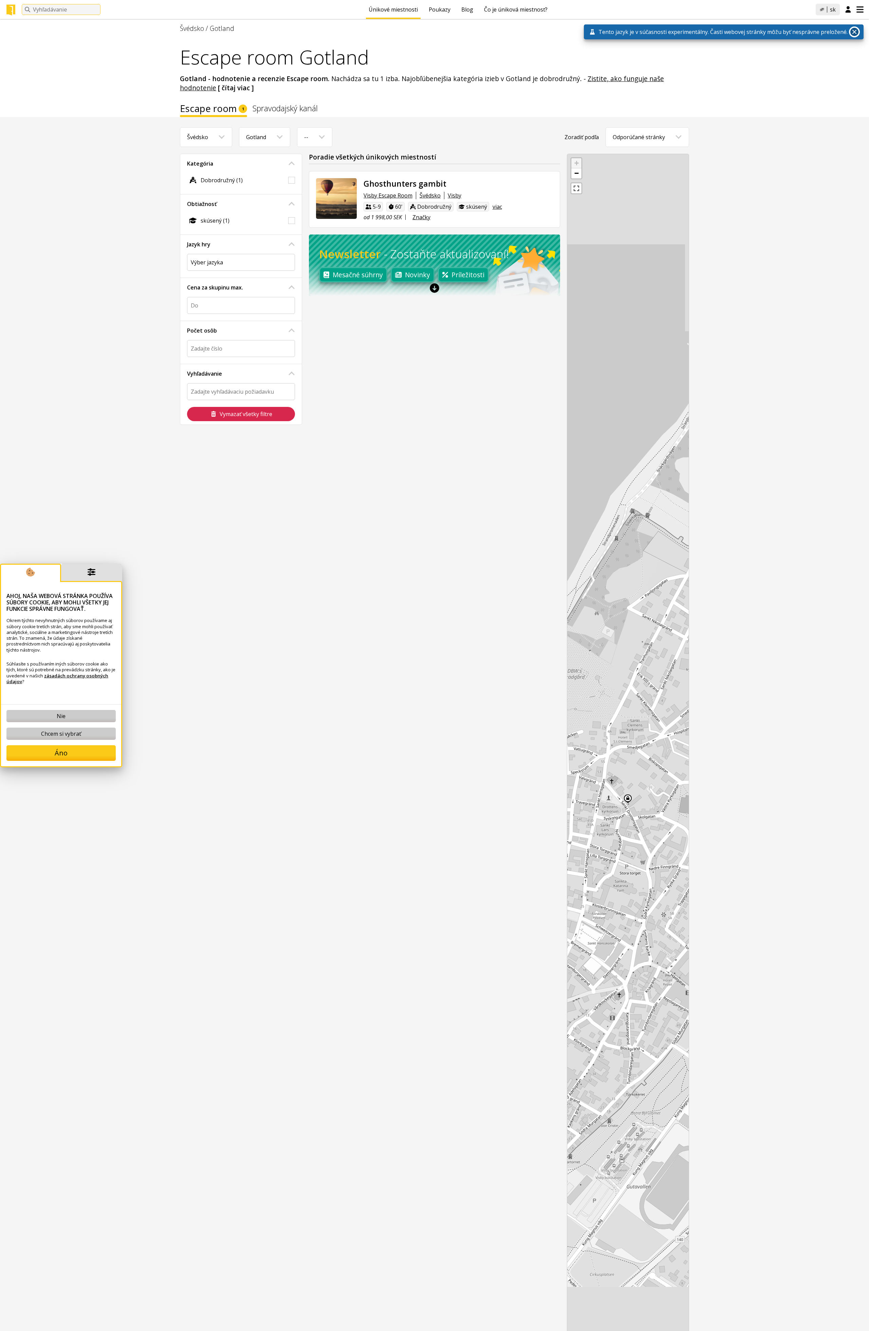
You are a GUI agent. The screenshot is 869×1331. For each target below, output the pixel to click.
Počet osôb (202, 330)
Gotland (222, 28)
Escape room (212, 110)
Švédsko (192, 28)
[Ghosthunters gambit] (336, 198)
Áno (61, 752)
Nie (61, 716)
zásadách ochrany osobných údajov (57, 679)
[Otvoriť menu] (860, 9)
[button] (576, 163)
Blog (467, 9)
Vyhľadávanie (204, 373)
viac (497, 207)
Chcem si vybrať (61, 733)
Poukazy (439, 9)
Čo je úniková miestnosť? (516, 9)
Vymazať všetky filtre (246, 414)
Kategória (200, 163)
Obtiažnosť (202, 204)
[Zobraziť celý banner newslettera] (434, 287)
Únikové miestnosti (393, 9)
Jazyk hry (198, 244)
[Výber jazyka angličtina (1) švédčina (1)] (241, 262)
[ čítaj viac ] (236, 87)
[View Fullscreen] (576, 188)
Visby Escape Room (388, 195)
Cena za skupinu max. (215, 287)
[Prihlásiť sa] (848, 10)
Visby (454, 195)
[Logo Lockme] (10, 9)
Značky (421, 217)
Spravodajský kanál (285, 109)
